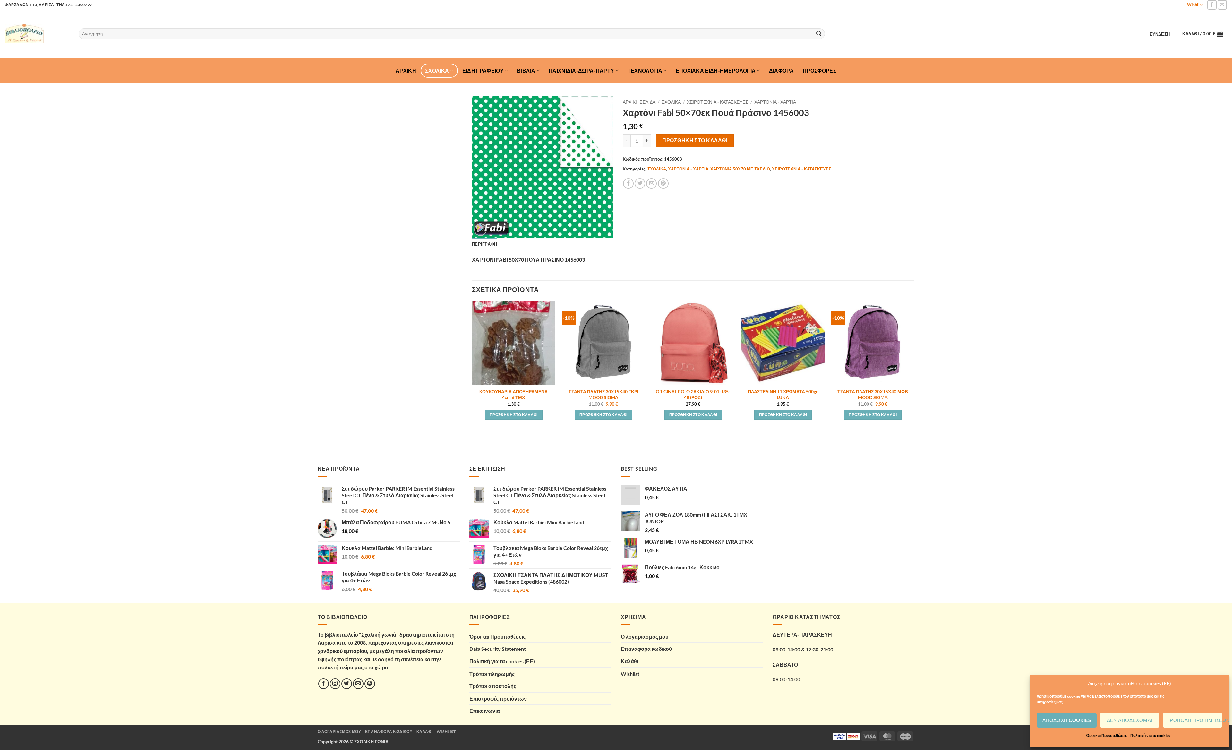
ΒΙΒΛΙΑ (526, 70)
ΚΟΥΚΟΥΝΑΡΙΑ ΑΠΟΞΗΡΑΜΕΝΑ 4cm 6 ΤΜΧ (513, 394)
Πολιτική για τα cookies (1150, 735)
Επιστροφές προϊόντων (498, 698)
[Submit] (818, 33)
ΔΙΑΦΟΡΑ (781, 70)
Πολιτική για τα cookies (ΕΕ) (502, 661)
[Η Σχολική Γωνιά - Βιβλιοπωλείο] (37, 33)
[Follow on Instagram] (335, 683)
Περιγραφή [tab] (484, 244)
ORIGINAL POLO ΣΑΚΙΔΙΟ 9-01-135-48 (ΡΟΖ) (693, 394)
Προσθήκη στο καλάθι (694, 140)
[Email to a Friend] (651, 183)
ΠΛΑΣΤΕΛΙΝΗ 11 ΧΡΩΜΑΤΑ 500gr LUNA (783, 394)
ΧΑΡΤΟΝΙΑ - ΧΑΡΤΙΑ (775, 102)
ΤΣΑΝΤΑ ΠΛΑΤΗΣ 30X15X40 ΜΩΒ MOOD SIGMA (872, 394)
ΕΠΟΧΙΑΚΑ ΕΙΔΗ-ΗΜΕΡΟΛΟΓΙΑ (716, 70)
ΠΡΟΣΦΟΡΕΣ (819, 70)
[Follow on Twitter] (346, 683)
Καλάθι (629, 661)
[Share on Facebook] (628, 183)
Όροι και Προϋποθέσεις (1106, 735)
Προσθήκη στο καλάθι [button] (514, 415)
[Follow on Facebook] (1212, 4)
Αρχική (406, 70)
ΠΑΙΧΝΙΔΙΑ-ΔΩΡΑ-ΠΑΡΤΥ (581, 70)
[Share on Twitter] (640, 183)
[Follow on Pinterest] (369, 683)
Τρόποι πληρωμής (492, 674)
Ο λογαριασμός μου (644, 636)
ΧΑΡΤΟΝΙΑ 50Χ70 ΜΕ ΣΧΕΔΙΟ (740, 168)
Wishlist (1195, 4)
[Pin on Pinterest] (663, 183)
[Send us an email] (1222, 4)
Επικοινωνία (484, 711)
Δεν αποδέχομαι (1129, 720)
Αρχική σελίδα (639, 102)
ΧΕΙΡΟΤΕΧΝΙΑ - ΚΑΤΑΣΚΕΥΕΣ (717, 102)
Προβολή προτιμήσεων (1194, 720)
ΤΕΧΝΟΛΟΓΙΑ (645, 70)
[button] (1160, 34)
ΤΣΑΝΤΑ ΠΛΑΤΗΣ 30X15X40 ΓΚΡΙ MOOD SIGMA (603, 394)
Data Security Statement (497, 649)
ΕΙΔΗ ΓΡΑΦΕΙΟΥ (483, 70)
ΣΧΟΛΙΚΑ (437, 70)
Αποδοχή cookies (1066, 720)
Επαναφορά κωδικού (646, 649)
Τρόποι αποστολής (492, 686)
